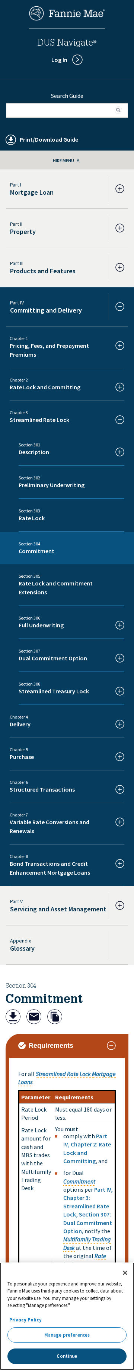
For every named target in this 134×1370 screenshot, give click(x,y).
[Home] (67, 18)
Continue (67, 1356)
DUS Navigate (67, 43)
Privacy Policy (25, 1320)
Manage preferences (67, 1335)
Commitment (79, 1181)
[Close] (125, 1273)
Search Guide (67, 95)
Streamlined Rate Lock (63, 1073)
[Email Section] (33, 1017)
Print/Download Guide (49, 139)
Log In (59, 59)
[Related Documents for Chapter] (54, 1017)
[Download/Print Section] (13, 1017)
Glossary (22, 948)
